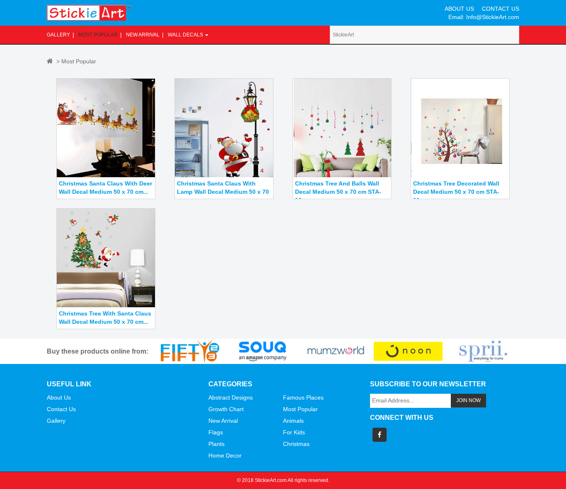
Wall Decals (186, 35)
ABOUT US (459, 8)
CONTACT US (500, 8)
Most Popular (98, 35)
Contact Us (61, 409)
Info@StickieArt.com (492, 17)
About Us (59, 397)
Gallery (58, 35)
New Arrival (143, 35)
